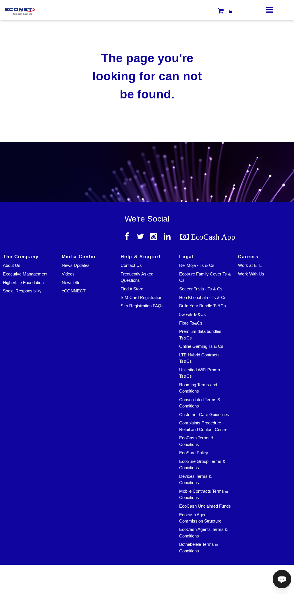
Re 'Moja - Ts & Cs (196, 265)
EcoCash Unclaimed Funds (205, 506)
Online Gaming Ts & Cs (201, 346)
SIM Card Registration (141, 297)
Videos (68, 274)
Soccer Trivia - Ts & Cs (201, 289)
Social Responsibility (22, 291)
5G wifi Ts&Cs (192, 314)
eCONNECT (74, 291)
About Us (11, 265)
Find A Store (132, 289)
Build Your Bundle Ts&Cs (202, 306)
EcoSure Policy (193, 453)
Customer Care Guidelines (204, 414)
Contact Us (131, 265)
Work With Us (251, 274)
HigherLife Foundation (23, 282)
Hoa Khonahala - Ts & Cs (203, 297)
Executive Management (25, 274)
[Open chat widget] (282, 579)
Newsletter (72, 282)
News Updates (76, 265)
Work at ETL (250, 265)
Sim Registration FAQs (142, 306)
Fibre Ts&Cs (190, 323)
